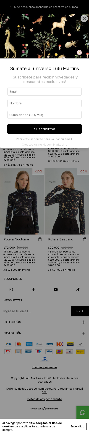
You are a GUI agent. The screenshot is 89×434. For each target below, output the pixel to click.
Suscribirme (44, 129)
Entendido (77, 426)
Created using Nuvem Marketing (44, 144)
